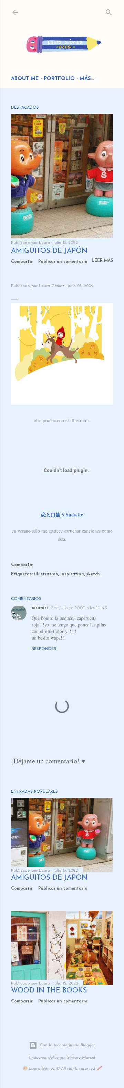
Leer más (102, 261)
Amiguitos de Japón (49, 251)
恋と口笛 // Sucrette (62, 514)
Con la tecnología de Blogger (67, 1045)
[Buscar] (109, 11)
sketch (93, 574)
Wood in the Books (49, 990)
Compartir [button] (22, 262)
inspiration (72, 574)
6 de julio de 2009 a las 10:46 (79, 607)
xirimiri (40, 608)
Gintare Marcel (80, 1058)
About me (25, 78)
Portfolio (59, 78)
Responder (44, 649)
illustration (46, 574)
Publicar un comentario (62, 262)
